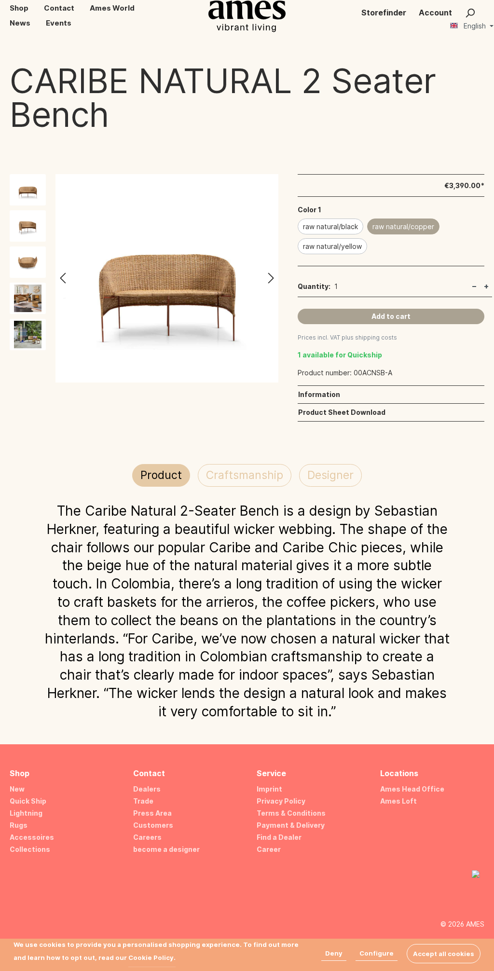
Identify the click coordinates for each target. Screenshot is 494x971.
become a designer (166, 849)
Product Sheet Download (341, 412)
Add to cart (391, 316)
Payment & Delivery (291, 825)
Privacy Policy (281, 801)
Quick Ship (28, 801)
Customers (153, 825)
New (17, 789)
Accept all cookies (443, 953)
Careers (147, 837)
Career (269, 849)
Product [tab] (161, 475)
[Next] (271, 278)
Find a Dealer (279, 837)
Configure (376, 953)
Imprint (269, 789)
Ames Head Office (412, 789)
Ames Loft (398, 801)
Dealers (147, 789)
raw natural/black (330, 226)
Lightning (26, 813)
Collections (30, 849)
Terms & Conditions (291, 813)
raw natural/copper (403, 226)
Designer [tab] (330, 475)
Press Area (152, 813)
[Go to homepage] (247, 16)
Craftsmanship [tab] (244, 475)
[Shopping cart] (487, 8)
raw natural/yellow (332, 246)
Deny (334, 953)
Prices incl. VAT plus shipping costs (347, 337)
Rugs (18, 825)
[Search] (469, 12)
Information (319, 394)
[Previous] (62, 278)
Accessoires (32, 837)
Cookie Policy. (152, 957)
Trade (143, 801)
